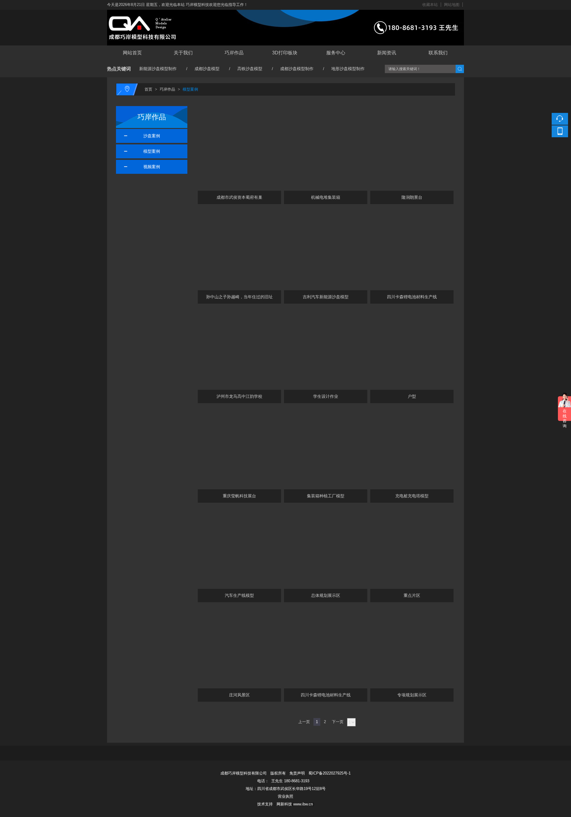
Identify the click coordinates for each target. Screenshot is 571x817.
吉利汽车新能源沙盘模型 (326, 296)
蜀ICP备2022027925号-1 (329, 773)
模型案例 (190, 89)
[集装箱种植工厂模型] (325, 447)
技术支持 (265, 804)
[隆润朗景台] (412, 149)
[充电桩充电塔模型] (412, 447)
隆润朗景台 (411, 197)
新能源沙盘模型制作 (158, 68)
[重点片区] (412, 547)
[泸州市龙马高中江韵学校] (239, 348)
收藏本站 (430, 4)
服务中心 (335, 52)
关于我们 (183, 52)
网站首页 (132, 52)
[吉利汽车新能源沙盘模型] (325, 248)
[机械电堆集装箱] (325, 149)
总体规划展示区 (325, 595)
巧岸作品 (234, 52)
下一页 (337, 722)
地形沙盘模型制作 (348, 68)
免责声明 (297, 773)
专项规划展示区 (411, 695)
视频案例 (149, 166)
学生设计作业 (325, 396)
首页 (148, 89)
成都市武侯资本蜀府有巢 (239, 197)
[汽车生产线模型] (239, 547)
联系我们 (438, 52)
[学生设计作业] (325, 348)
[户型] (412, 348)
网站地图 (451, 4)
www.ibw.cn (303, 804)
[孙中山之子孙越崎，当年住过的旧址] (239, 248)
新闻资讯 (386, 52)
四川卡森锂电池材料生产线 (412, 296)
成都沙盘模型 (206, 68)
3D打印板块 (284, 52)
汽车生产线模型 (239, 595)
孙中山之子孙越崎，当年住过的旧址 (239, 296)
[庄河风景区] (239, 646)
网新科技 (284, 804)
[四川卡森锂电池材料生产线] (412, 248)
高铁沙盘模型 (249, 68)
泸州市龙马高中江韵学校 (239, 396)
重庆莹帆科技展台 (239, 495)
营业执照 (285, 796)
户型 (412, 396)
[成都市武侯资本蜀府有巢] (239, 149)
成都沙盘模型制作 (296, 68)
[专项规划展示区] (412, 646)
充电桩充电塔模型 (412, 495)
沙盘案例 (149, 135)
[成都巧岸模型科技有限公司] (285, 13)
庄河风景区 (239, 695)
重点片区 (412, 595)
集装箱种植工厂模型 (325, 495)
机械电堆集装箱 (325, 197)
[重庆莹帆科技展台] (239, 447)
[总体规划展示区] (325, 547)
